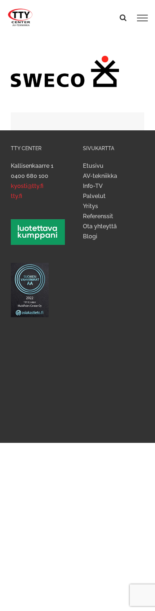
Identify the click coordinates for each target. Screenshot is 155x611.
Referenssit (98, 216)
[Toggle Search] (123, 17)
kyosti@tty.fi (27, 186)
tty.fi (16, 196)
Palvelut (94, 196)
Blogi (90, 236)
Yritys (90, 206)
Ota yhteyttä (100, 226)
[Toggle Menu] (142, 18)
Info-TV (93, 186)
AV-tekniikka (100, 175)
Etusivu (93, 165)
